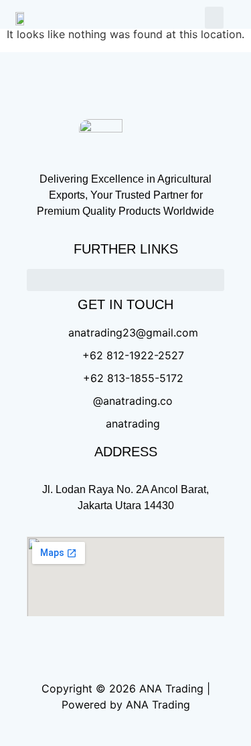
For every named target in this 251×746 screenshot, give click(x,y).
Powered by (92, 704)
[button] (214, 18)
